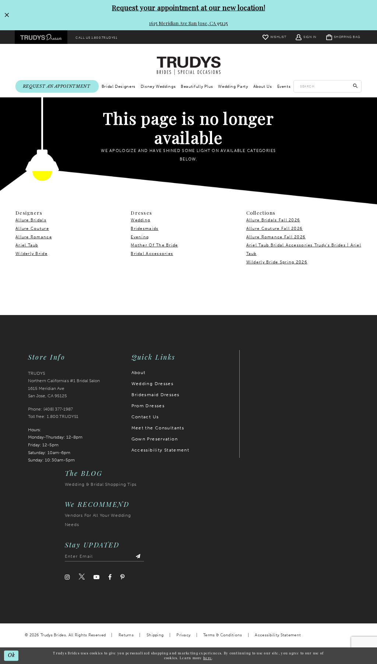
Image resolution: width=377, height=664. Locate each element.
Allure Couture (32, 228)
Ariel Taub (26, 245)
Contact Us (145, 416)
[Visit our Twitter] (81, 577)
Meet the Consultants (157, 427)
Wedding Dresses (152, 383)
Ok (11, 655)
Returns (126, 635)
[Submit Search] (355, 86)
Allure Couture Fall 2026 (274, 228)
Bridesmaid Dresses (155, 394)
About (138, 372)
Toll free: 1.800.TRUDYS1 (53, 416)
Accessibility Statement (160, 450)
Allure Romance (33, 237)
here (207, 658)
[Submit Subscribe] (138, 556)
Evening (140, 237)
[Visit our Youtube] (96, 577)
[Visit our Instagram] (67, 577)
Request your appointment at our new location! (188, 7)
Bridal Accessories (152, 253)
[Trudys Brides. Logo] (189, 65)
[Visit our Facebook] (110, 577)
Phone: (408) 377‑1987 (50, 409)
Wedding (140, 220)
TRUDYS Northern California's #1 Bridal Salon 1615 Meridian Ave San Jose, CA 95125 (64, 385)
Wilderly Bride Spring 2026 (276, 262)
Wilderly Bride (31, 253)
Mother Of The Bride (154, 245)
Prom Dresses (148, 405)
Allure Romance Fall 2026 (276, 237)
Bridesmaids (144, 228)
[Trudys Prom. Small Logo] (41, 37)
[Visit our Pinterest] (122, 577)
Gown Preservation (154, 439)
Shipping (155, 635)
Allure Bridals (30, 220)
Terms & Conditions (222, 635)
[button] (306, 37)
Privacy (183, 635)
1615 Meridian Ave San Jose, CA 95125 (188, 23)
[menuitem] (41, 37)
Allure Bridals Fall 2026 (273, 220)
